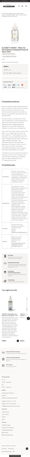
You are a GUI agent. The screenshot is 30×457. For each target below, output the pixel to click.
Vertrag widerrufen (15, 456)
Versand (18, 73)
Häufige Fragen (6, 425)
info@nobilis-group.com (17, 244)
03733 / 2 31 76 (11, 401)
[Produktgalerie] (15, 32)
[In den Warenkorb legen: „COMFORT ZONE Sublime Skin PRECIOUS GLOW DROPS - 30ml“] (18, 341)
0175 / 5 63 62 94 (11, 403)
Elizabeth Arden (12, 13)
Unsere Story (5, 412)
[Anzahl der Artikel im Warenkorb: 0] (22, 6)
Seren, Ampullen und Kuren (9, 56)
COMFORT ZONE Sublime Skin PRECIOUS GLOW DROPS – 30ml (10, 314)
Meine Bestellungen (7, 435)
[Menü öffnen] (26, 6)
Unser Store (5, 414)
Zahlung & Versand (8, 81)
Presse (4, 417)
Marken (6, 13)
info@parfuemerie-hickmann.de (11, 406)
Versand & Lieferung (7, 427)
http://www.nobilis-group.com (18, 243)
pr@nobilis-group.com (17, 246)
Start (3, 13)
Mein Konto (5, 432)
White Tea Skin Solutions (9, 54)
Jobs (3, 419)
